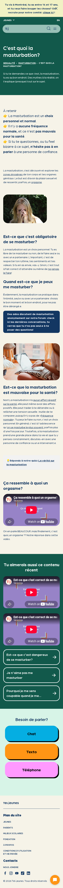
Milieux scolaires (13, 833)
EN (58, 20)
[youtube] (17, 873)
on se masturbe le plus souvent (25, 427)
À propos (8, 845)
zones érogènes (13, 174)
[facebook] (5, 873)
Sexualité (9, 63)
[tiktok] (23, 873)
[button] (9, 20)
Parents (8, 827)
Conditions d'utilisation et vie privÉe (17, 852)
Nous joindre (10, 867)
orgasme (36, 182)
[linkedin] (28, 873)
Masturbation (27, 63)
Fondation (9, 839)
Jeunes (7, 821)
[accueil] (13, 803)
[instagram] (11, 873)
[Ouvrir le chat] (55, 880)
